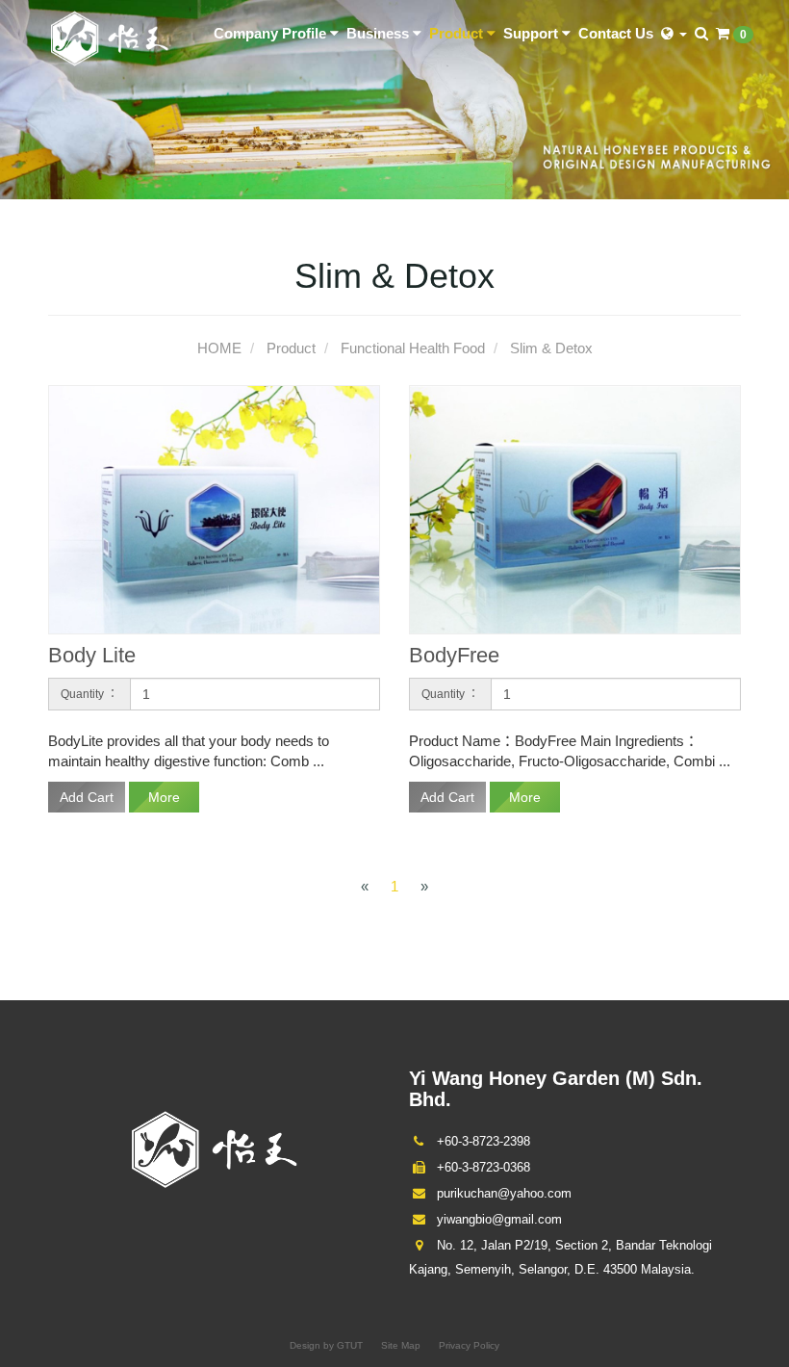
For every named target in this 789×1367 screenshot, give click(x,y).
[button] (701, 33)
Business (379, 33)
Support (532, 33)
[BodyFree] (575, 509)
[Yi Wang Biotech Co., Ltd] (109, 37)
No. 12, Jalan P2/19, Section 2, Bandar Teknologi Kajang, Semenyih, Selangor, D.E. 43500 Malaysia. (560, 1257)
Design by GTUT (326, 1345)
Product (458, 33)
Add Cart (87, 797)
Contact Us (615, 33)
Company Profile (272, 33)
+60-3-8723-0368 (481, 1167)
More (164, 797)
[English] (674, 33)
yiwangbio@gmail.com (497, 1219)
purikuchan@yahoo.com (502, 1193)
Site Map (400, 1345)
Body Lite (92, 655)
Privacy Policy (469, 1345)
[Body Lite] (214, 509)
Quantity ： (89, 694)
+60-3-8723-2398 (481, 1141)
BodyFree (454, 655)
